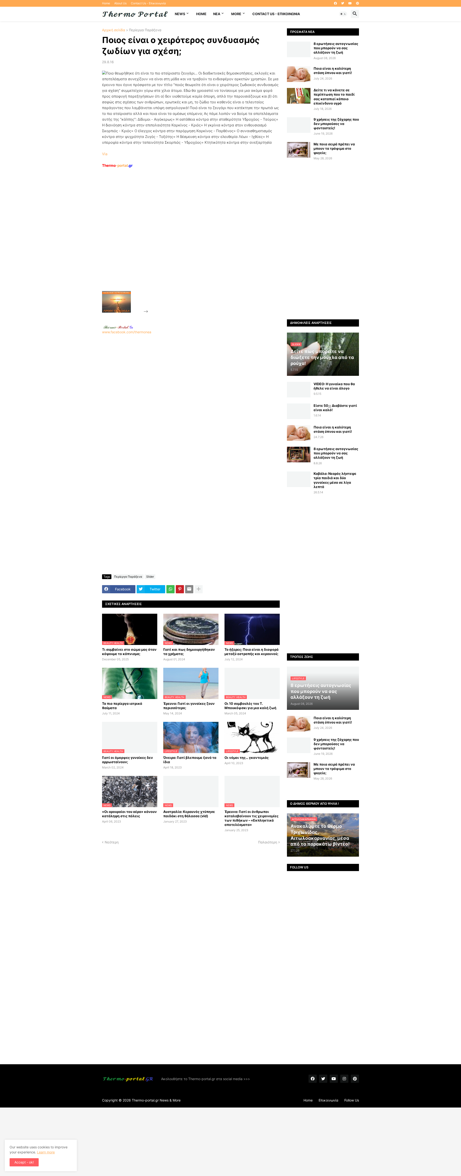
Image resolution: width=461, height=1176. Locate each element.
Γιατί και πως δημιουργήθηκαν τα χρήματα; (189, 651)
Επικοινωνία (328, 1100)
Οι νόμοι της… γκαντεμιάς (246, 757)
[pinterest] (357, 3)
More (236, 14)
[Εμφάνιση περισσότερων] (198, 589)
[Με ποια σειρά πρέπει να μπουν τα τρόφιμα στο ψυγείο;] (298, 150)
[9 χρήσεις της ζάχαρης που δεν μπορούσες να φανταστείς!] (298, 125)
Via (104, 154)
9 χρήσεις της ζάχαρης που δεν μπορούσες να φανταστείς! (336, 123)
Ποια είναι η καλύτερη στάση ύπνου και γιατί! (333, 70)
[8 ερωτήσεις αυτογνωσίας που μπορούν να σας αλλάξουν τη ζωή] (298, 49)
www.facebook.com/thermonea (126, 332)
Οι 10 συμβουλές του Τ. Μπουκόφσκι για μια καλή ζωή (250, 705)
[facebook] (335, 3)
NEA (216, 14)
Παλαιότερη (267, 842)
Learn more (46, 1152)
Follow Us (351, 1100)
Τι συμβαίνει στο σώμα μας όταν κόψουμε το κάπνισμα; (129, 651)
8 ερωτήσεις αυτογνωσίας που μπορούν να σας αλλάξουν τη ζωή (336, 48)
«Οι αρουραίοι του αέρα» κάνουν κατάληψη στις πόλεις (129, 814)
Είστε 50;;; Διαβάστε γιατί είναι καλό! (335, 407)
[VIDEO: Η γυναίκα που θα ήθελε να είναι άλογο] (298, 389)
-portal (117, 165)
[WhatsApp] (170, 589)
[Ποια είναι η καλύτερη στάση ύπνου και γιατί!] (298, 74)
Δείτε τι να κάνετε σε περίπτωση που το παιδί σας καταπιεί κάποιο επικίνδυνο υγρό (334, 96)
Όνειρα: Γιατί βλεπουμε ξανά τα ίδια (189, 759)
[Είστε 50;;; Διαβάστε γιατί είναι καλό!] (298, 411)
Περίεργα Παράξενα (145, 30)
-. (118, 327)
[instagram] (344, 1079)
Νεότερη (112, 842)
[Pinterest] (180, 589)
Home (106, 3)
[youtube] (350, 3)
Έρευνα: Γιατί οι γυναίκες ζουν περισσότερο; (189, 705)
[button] (343, 14)
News (180, 14)
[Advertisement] (185, 240)
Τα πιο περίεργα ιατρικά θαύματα (122, 705)
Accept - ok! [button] (24, 1162)
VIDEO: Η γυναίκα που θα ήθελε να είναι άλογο (334, 386)
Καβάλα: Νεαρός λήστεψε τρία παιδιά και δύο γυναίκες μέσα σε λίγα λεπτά (335, 480)
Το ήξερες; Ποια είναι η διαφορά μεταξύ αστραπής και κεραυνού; (251, 651)
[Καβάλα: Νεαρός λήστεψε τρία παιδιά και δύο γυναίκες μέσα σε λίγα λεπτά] (298, 479)
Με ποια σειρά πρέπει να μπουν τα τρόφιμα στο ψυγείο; (334, 148)
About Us (120, 3)
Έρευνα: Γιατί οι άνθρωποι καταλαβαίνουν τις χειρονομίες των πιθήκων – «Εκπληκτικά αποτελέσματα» (251, 818)
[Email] (189, 589)
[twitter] (342, 3)
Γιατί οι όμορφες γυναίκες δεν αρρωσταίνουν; (127, 759)
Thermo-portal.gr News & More (156, 1100)
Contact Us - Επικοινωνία (148, 3)
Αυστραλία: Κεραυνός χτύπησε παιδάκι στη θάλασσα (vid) (189, 814)
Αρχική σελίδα (113, 30)
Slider (150, 576)
